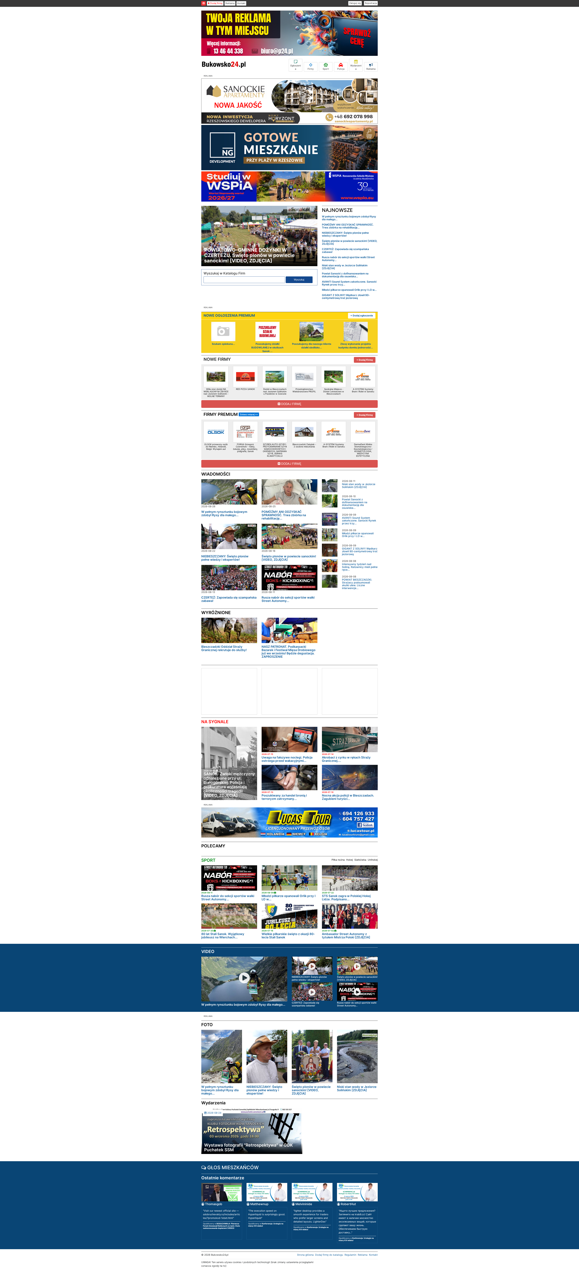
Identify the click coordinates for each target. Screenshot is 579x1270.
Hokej (349, 859)
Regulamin (350, 1254)
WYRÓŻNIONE (216, 612)
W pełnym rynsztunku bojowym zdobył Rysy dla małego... (349, 218)
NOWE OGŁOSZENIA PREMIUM (229, 315)
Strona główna (305, 1254)
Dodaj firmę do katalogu (329, 1254)
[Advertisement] (226, 691)
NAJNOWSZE (337, 210)
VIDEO (207, 951)
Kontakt (241, 3)
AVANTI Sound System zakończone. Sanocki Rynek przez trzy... (349, 283)
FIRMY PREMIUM (231, 414)
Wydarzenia (356, 67)
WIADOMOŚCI (215, 474)
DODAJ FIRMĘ (290, 404)
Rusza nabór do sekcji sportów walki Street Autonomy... (348, 259)
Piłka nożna (338, 859)
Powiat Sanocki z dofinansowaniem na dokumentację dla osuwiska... (345, 275)
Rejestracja (371, 3)
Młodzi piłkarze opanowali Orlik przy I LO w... (349, 289)
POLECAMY (213, 845)
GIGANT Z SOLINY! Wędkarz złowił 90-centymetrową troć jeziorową (346, 297)
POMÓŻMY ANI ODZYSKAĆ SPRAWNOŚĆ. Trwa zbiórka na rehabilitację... (348, 226)
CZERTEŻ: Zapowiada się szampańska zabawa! (345, 250)
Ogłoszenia (295, 67)
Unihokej (373, 859)
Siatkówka (360, 859)
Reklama (229, 3)
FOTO (207, 1024)
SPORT (208, 860)
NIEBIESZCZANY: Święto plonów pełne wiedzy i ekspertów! (345, 234)
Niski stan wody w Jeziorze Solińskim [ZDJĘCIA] (344, 267)
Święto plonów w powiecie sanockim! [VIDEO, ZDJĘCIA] (349, 242)
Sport (326, 68)
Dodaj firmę (216, 3)
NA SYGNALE (214, 721)
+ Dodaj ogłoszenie (361, 315)
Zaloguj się (355, 3)
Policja (340, 68)
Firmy (311, 68)
